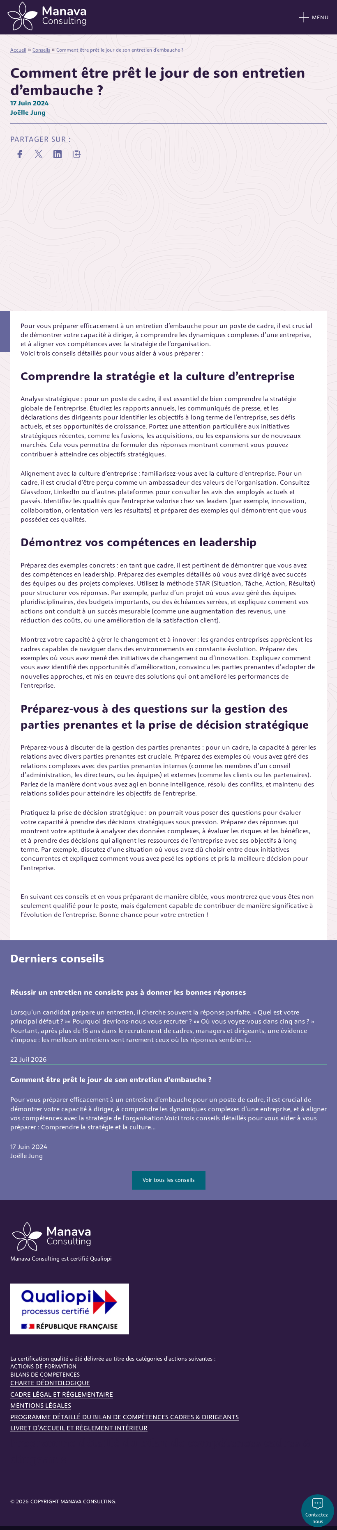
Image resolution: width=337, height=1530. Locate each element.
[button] (76, 154)
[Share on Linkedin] (57, 154)
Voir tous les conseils (169, 1180)
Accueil (18, 50)
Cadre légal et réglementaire (61, 1394)
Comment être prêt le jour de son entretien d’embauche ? (111, 1079)
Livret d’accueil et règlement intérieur (79, 1428)
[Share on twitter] (38, 154)
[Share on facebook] (19, 154)
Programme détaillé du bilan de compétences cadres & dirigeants (124, 1417)
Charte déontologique (50, 1383)
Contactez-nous (317, 1518)
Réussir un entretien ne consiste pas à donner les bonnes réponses (128, 992)
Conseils (41, 50)
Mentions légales (40, 1405)
